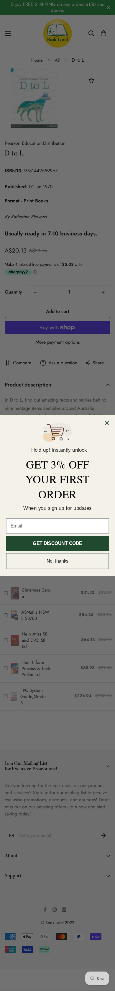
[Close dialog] (107, 423)
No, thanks (58, 561)
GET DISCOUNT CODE (57, 543)
